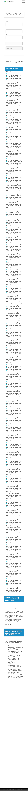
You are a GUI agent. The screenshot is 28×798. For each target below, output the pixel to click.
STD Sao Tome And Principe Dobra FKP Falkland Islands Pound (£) (14, 161)
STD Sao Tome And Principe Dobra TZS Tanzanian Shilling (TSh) (13, 205)
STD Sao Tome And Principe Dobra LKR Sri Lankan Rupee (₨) (13, 468)
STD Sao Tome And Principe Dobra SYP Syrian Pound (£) (13, 282)
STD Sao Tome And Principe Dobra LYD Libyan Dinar (13, 178)
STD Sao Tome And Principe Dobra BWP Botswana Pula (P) (13, 295)
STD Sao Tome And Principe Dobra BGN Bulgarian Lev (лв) (13, 126)
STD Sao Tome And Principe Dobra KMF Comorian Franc (13, 496)
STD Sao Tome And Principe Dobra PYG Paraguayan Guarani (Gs (13, 455)
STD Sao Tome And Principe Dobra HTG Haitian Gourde (13, 236)
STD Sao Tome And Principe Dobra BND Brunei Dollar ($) (13, 154)
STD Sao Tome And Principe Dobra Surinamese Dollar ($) (13, 370)
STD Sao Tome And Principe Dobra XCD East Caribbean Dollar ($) (13, 144)
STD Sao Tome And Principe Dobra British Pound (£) (13, 79)
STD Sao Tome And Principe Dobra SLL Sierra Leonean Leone (13, 272)
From (7, 21)
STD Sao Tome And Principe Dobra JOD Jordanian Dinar (13, 240)
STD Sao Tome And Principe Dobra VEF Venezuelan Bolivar (13, 380)
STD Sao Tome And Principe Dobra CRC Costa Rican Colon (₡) (13, 226)
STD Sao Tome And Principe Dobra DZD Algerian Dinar (13, 384)
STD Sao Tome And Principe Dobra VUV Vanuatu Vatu (13, 475)
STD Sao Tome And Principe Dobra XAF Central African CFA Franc (14, 157)
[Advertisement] (14, 8)
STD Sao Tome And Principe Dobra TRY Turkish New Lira (13, 130)
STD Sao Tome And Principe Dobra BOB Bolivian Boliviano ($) (13, 397)
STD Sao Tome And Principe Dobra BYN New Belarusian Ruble (13, 591)
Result (7, 40)
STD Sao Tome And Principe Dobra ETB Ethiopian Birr (13, 509)
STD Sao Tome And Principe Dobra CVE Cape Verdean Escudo (13, 220)
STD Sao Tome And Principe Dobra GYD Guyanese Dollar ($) (13, 417)
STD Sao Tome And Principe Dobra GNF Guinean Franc (13, 520)
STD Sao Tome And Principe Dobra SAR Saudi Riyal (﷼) (13, 360)
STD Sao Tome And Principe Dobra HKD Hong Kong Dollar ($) (13, 523)
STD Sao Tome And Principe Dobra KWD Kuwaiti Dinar (13, 329)
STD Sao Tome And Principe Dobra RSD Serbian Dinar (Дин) (13, 103)
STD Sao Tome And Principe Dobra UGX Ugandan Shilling (13, 564)
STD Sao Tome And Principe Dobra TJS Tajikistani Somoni (13, 557)
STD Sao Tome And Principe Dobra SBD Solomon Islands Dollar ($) (14, 465)
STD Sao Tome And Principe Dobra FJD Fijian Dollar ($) (13, 411)
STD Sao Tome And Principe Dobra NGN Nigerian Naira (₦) (13, 350)
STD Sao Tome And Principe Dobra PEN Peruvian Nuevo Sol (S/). (13, 265)
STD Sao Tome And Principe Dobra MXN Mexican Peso (13, 543)
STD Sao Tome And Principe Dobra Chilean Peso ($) (13, 401)
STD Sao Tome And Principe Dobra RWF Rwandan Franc (13, 198)
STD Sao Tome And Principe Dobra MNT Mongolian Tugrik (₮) (13, 343)
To (6, 28)
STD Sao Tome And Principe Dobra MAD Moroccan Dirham (13, 441)
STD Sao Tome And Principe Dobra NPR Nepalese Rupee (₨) (13, 445)
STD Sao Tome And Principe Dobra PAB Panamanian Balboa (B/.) (13, 353)
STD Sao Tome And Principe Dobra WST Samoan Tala (13, 201)
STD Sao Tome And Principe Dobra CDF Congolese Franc (13, 404)
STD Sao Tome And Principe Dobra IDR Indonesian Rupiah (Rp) (13, 319)
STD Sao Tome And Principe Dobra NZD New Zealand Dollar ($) (13, 188)
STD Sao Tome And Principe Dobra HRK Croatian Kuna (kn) (13, 499)
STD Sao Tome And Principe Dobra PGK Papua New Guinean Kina (13, 195)
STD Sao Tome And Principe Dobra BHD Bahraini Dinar (13, 289)
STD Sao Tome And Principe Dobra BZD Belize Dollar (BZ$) (13, 292)
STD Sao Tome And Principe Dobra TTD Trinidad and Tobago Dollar (14, 560)
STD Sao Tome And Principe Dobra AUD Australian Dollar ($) (13, 106)
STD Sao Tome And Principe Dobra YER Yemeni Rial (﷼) (13, 479)
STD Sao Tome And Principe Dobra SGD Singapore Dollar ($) (13, 363)
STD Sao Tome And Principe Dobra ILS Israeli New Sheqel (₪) (13, 323)
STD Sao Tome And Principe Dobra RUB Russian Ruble (13, 550)
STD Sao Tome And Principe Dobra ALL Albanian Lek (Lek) (13, 89)
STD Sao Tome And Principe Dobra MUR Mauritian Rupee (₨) (13, 339)
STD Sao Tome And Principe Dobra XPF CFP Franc (13, 513)
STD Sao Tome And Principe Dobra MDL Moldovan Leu (13, 438)
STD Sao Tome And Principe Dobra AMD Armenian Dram (13, 208)
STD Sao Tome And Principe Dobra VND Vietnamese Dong (13, 570)
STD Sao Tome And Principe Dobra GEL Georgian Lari (13, 233)
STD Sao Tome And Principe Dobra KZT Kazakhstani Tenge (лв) (13, 326)
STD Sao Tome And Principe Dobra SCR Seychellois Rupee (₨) (13, 462)
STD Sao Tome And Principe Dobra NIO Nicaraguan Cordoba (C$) (13, 448)
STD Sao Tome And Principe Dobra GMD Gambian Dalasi (13, 414)
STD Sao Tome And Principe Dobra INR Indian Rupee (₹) (13, 137)
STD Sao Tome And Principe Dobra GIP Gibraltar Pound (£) (13, 164)
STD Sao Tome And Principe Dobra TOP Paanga (13, 377)
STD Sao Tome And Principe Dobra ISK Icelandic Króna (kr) (13, 421)
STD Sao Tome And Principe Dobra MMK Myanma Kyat (13, 346)
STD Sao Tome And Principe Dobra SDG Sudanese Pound (13, 278)
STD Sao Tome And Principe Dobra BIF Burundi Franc (13, 299)
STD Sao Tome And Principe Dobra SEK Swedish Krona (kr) (13, 120)
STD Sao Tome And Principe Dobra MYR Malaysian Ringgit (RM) (13, 336)
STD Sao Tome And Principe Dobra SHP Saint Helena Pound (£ (13, 458)
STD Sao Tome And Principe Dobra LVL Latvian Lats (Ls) (13, 431)
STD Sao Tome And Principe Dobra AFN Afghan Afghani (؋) (13, 482)
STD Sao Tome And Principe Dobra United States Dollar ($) (13, 76)
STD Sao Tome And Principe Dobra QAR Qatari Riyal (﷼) (13, 268)
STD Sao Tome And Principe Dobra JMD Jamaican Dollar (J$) (13, 171)
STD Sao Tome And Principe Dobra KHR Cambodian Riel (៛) (13, 492)
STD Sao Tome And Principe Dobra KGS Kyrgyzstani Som (13, 530)
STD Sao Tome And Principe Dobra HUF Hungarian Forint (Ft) (13, 93)
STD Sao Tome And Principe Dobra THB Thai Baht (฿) (13, 472)
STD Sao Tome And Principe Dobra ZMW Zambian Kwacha (13, 587)
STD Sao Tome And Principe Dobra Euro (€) (13, 72)
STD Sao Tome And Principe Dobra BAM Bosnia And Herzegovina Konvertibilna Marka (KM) (13, 216)
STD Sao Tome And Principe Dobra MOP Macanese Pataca (13, 537)
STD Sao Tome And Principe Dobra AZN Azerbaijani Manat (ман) (13, 390)
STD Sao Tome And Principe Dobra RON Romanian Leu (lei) (13, 96)
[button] (21, 24)
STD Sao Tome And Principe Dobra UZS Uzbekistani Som (13, 581)
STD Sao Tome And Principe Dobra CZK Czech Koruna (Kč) (13, 123)
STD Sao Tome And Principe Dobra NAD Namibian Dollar (13, 547)
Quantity (8, 34)
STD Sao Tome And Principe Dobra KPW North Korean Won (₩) (13, 428)
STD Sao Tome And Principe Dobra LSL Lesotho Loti (13, 333)
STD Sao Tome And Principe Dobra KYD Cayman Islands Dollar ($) (14, 302)
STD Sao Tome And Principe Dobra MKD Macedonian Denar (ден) (13, 181)
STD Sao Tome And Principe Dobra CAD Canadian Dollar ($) (13, 110)
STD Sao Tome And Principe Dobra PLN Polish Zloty (13, 113)
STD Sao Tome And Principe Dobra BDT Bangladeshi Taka (13, 485)
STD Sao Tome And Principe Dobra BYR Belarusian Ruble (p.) (13, 394)
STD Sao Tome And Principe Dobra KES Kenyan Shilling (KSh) (13, 526)
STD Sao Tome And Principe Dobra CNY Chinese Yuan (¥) (13, 223)
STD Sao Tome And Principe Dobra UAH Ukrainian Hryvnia (13, 577)
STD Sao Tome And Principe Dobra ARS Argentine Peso (13, 387)
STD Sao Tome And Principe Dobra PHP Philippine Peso (13, 356)
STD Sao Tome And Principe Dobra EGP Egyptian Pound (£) (13, 506)
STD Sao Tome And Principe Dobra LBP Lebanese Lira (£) (13, 247)
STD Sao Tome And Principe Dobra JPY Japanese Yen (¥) (13, 99)
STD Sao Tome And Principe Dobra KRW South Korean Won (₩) (13, 243)
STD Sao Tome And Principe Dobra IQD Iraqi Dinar (13, 424)
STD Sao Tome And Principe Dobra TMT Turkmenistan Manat (13, 584)
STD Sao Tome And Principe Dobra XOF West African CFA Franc (13, 184)
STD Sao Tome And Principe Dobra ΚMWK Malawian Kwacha (13, 250)
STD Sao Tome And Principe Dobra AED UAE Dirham (13, 133)
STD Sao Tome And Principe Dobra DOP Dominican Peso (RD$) (13, 407)
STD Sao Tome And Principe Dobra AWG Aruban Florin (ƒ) (13, 140)
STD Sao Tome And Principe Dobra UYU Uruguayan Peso (13, 567)
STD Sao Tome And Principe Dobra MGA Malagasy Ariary (13, 434)
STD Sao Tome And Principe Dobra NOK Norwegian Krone (13, 116)
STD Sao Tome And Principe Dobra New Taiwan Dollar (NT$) (13, 373)
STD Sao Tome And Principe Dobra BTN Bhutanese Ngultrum (13, 150)
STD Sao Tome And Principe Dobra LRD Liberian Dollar (13, 533)
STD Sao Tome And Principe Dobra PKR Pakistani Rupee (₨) (13, 451)
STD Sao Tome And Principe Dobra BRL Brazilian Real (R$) (13, 489)
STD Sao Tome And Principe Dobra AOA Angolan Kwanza (13, 285)
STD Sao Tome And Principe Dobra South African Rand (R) (13, 367)
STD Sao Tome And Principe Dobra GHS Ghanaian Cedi (13, 516)
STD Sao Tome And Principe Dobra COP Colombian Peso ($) (13, 306)
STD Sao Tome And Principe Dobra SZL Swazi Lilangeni (13, 553)
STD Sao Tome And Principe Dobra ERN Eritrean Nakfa (13, 230)
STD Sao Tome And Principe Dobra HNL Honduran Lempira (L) (13, 316)
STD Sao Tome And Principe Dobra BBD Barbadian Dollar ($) (13, 147)
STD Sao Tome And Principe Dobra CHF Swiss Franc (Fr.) (13, 86)
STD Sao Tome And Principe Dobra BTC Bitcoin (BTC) (13, 82)
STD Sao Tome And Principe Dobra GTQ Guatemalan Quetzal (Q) (13, 312)
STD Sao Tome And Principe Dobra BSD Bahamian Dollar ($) (13, 212)
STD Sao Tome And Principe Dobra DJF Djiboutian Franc (13, 503)
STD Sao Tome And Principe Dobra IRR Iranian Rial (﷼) (13, 167)
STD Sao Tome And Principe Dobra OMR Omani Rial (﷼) (13, 191)
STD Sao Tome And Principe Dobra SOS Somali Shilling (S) (13, 275)
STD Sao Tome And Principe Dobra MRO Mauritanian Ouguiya (13, 253)
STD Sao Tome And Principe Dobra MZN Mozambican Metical (13, 257)
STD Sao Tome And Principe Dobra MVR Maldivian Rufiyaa (13, 540)
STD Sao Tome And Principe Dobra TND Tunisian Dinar (13, 574)
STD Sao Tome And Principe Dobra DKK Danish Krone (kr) (13, 309)
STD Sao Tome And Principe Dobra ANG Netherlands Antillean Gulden (13, 261)
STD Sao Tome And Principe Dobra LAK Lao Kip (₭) (13, 174)
